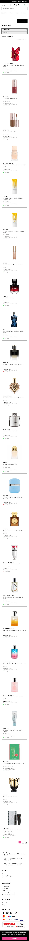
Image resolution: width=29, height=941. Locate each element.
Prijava (19, 1)
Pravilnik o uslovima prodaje (9, 892)
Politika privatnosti (6, 890)
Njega (17, 13)
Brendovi (3, 13)
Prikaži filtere (22, 21)
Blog (3, 905)
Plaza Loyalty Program (7, 876)
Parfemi (11, 13)
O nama (4, 874)
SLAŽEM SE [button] (15, 938)
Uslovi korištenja (6, 886)
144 (26, 842)
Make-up (24, 13)
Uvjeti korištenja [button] (20, 934)
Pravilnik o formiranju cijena (8, 894)
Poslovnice (14, 1)
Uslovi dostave (5, 888)
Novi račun (25, 1)
